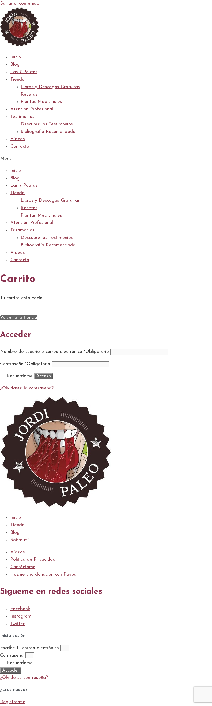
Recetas (29, 94)
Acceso (43, 376)
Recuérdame (19, 663)
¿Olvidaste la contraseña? (27, 388)
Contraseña (25, 364)
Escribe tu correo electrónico (29, 648)
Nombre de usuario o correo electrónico (54, 352)
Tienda (17, 79)
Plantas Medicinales (41, 102)
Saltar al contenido (19, 3)
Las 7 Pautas (23, 72)
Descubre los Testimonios (47, 124)
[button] (106, 159)
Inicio (15, 57)
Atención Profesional (31, 109)
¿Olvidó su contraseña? (24, 677)
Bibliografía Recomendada (48, 132)
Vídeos (17, 139)
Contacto (19, 146)
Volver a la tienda (18, 317)
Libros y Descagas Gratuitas (50, 87)
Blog (15, 64)
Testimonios (22, 117)
